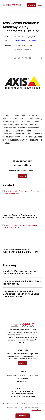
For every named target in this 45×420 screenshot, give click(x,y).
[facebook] (15, 58)
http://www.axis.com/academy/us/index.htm (27, 41)
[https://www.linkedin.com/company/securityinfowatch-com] (21, 381)
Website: (8, 41)
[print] (41, 58)
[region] (22, 412)
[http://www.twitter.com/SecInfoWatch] (23, 381)
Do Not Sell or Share (24, 404)
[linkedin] (19, 58)
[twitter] (22, 58)
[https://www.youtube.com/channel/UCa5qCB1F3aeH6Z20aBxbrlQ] (26, 381)
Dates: (7, 37)
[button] (4, 5)
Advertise (13, 404)
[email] (30, 58)
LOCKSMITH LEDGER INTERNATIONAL (22, 396)
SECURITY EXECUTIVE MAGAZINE (22, 391)
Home (5, 17)
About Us (5, 404)
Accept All (22, 415)
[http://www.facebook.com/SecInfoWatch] (18, 381)
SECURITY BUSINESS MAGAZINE (22, 394)
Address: (8, 46)
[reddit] (26, 58)
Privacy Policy (36, 404)
